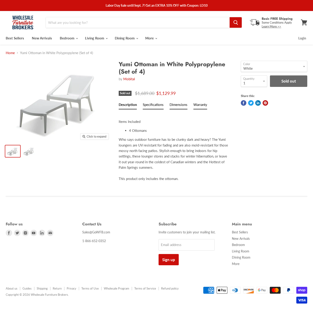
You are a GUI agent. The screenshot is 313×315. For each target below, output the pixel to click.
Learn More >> (271, 26)
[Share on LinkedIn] (258, 103)
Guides (27, 288)
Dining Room (125, 38)
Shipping (42, 288)
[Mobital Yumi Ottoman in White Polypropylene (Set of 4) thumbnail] (12, 151)
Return (57, 288)
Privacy (71, 288)
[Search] (236, 22)
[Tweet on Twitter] (251, 103)
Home (10, 53)
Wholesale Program (116, 288)
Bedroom (67, 38)
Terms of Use (90, 288)
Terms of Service (145, 288)
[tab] (128, 105)
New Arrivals (42, 38)
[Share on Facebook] (243, 103)
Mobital (129, 79)
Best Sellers (15, 38)
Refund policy (170, 288)
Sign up (168, 259)
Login (302, 38)
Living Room (95, 38)
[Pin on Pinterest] (265, 103)
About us (11, 288)
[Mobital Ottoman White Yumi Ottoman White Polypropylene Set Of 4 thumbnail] (29, 151)
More (150, 38)
